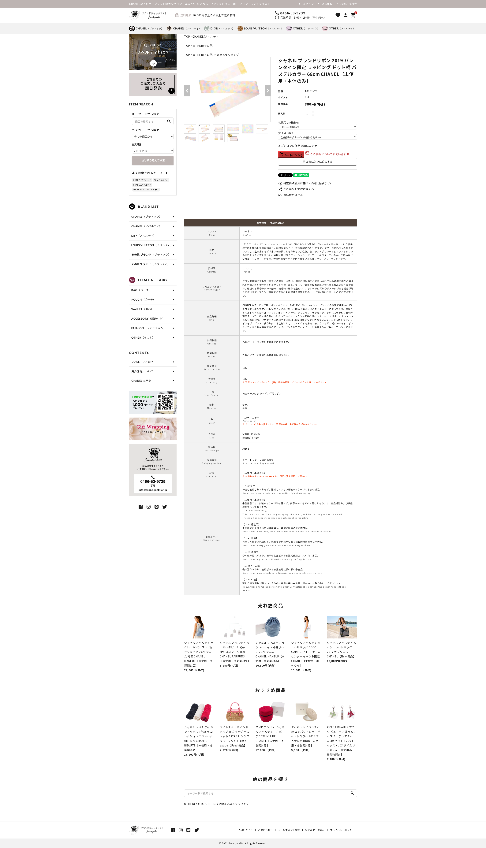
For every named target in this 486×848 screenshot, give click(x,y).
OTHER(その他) (203, 45)
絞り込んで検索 (153, 160)
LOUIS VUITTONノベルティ (146, 189)
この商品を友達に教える (296, 189)
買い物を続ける (290, 195)
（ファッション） (148, 328)
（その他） (143, 337)
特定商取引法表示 (315, 829)
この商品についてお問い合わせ (327, 154)
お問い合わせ (348, 3)
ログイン (308, 3)
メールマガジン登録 (289, 829)
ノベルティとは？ (142, 362)
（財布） (142, 309)
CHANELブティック (142, 180)
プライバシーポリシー (342, 829)
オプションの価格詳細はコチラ (297, 145)
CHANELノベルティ (142, 184)
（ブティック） (150, 28)
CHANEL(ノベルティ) (206, 36)
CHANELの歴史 (141, 380)
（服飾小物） (148, 318)
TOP (187, 36)
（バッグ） (141, 290)
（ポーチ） (143, 299)
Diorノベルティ (161, 180)
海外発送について (142, 371)
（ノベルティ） (187, 28)
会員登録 (327, 3)
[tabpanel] (227, 89)
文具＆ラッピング (228, 55)
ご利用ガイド (245, 829)
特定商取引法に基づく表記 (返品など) (304, 183)
